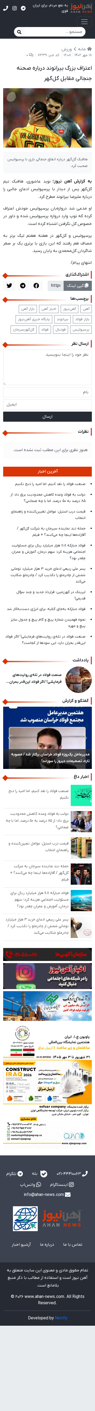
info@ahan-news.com (44, 1195)
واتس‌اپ (28, 1184)
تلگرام (11, 1174)
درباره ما (47, 1244)
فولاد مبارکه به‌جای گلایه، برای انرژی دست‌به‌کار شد (46, 609)
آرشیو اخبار (21, 1244)
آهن (86, 308)
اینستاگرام (59, 1184)
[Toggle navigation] (84, 21)
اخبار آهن (48, 308)
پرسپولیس (81, 329)
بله (35, 1173)
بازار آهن (28, 308)
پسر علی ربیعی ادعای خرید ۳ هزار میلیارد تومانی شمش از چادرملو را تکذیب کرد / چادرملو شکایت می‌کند (48, 575)
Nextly (61, 1318)
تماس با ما (72, 1244)
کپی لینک (76, 285)
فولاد (45, 329)
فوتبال (60, 329)
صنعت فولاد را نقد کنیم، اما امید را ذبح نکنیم (50, 484)
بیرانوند (62, 319)
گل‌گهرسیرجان (23, 329)
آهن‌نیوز (69, 308)
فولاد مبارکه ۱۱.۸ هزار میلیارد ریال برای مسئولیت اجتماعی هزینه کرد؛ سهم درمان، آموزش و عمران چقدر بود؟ (49, 552)
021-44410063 (69, 1174)
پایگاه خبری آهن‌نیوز (34, 319)
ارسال (47, 416)
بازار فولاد (82, 319)
